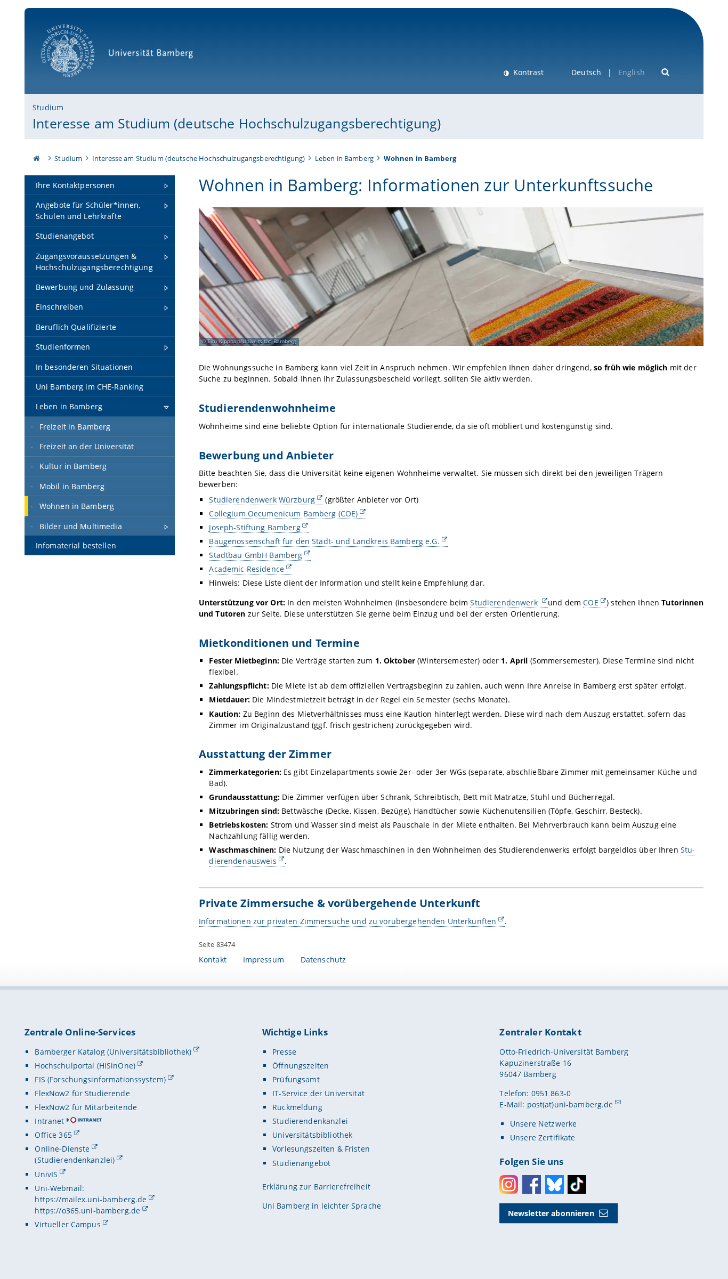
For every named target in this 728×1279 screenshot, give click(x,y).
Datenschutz (323, 959)
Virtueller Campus (67, 1224)
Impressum (263, 959)
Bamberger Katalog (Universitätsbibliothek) (113, 1052)
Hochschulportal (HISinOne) (85, 1066)
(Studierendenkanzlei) (75, 1160)
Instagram (508, 1184)
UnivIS (46, 1174)
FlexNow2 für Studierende (82, 1093)
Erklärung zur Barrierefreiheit (316, 1186)
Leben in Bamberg (344, 158)
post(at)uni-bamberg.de (570, 1104)
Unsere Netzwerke (543, 1124)
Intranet (49, 1121)
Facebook (531, 1184)
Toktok (577, 1184)
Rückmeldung (297, 1107)
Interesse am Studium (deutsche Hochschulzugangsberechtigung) (237, 123)
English (631, 72)
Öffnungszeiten (300, 1066)
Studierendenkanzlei (310, 1121)
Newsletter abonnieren (551, 1213)
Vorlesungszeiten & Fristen (321, 1149)
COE (590, 602)
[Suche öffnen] (666, 71)
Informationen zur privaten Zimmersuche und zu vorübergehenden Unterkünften (347, 921)
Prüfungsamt (296, 1079)
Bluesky (554, 1184)
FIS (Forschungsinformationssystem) (100, 1079)
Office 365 (53, 1135)
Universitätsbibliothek (312, 1135)
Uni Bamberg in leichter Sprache (321, 1206)
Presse (284, 1052)
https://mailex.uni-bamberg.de (91, 1199)
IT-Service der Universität (318, 1093)
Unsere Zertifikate (543, 1137)
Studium (48, 107)
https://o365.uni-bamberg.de (87, 1210)
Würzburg (262, 500)
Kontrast (527, 72)
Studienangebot (301, 1163)
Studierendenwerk (504, 602)
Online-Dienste (62, 1149)
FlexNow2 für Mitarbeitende (86, 1107)
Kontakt (213, 959)
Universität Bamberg (78, 83)
